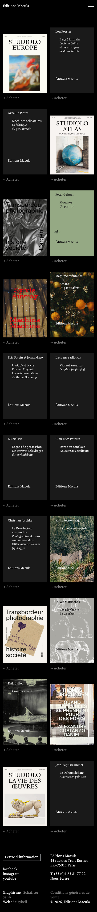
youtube (9, 879)
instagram (11, 874)
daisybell (19, 902)
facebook (10, 869)
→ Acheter (11, 98)
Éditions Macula (16, 6)
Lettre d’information (21, 857)
